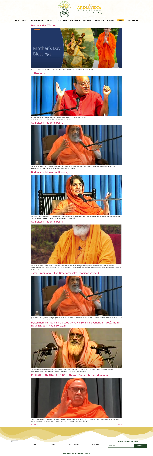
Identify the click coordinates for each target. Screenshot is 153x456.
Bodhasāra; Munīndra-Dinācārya (50, 172)
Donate (52, 444)
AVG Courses (99, 20)
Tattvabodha (38, 73)
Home (17, 20)
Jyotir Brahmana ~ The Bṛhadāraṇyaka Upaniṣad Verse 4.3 (66, 273)
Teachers (49, 20)
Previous (34, 424)
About (24, 20)
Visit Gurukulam (132, 20)
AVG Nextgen (87, 20)
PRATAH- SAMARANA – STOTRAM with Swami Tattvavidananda (69, 375)
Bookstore (110, 20)
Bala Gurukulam (75, 20)
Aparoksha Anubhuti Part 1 (47, 221)
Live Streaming (62, 20)
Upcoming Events (37, 20)
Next (119, 424)
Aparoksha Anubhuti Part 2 (47, 122)
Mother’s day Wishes (43, 25)
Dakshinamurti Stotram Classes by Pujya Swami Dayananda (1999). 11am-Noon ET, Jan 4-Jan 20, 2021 (75, 324)
